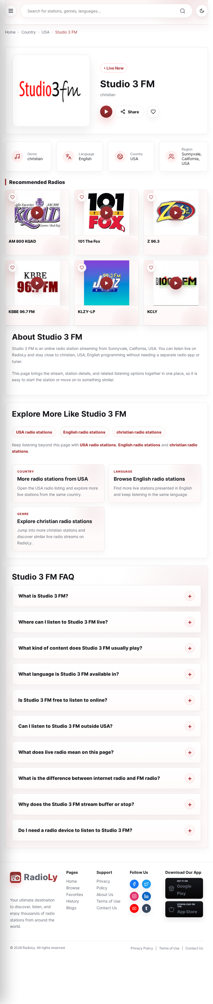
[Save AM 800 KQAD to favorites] (12, 197)
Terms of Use (108, 901)
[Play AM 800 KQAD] (37, 212)
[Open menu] (11, 11)
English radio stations (84, 432)
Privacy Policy (142, 948)
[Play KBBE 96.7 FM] (37, 283)
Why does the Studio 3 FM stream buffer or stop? (76, 804)
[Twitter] (146, 884)
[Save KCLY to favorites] (151, 267)
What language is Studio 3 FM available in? (68, 674)
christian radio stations (138, 432)
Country (28, 32)
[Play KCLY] (175, 283)
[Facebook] (134, 884)
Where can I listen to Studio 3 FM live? (63, 622)
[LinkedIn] (146, 896)
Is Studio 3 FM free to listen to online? (62, 700)
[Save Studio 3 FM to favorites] (153, 112)
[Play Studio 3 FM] (106, 112)
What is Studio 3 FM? (43, 596)
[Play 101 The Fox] (106, 212)
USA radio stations (34, 432)
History (72, 901)
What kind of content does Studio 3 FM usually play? (80, 648)
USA (45, 32)
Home (10, 32)
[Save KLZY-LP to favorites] (81, 267)
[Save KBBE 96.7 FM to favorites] (12, 267)
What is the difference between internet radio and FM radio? (89, 778)
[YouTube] (134, 908)
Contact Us (107, 907)
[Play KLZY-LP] (106, 283)
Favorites (74, 894)
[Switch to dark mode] (202, 11)
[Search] (182, 11)
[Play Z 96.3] (175, 212)
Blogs (71, 907)
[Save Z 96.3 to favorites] (151, 197)
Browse (73, 887)
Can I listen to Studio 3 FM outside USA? (65, 726)
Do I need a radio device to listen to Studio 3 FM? (75, 830)
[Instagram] (134, 896)
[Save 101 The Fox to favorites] (81, 197)
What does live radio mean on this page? (66, 752)
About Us (105, 894)
